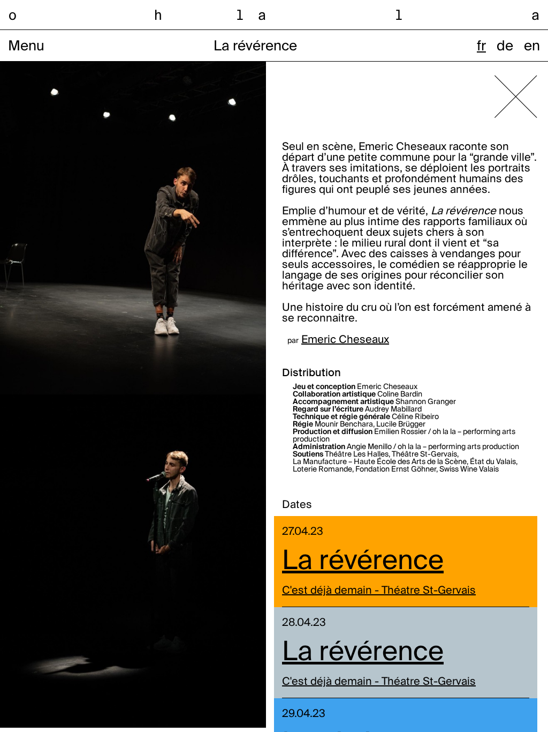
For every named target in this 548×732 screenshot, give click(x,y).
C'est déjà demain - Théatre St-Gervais (379, 591)
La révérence (363, 561)
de (505, 47)
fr (481, 47)
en (532, 47)
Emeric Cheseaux (345, 340)
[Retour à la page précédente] (516, 96)
